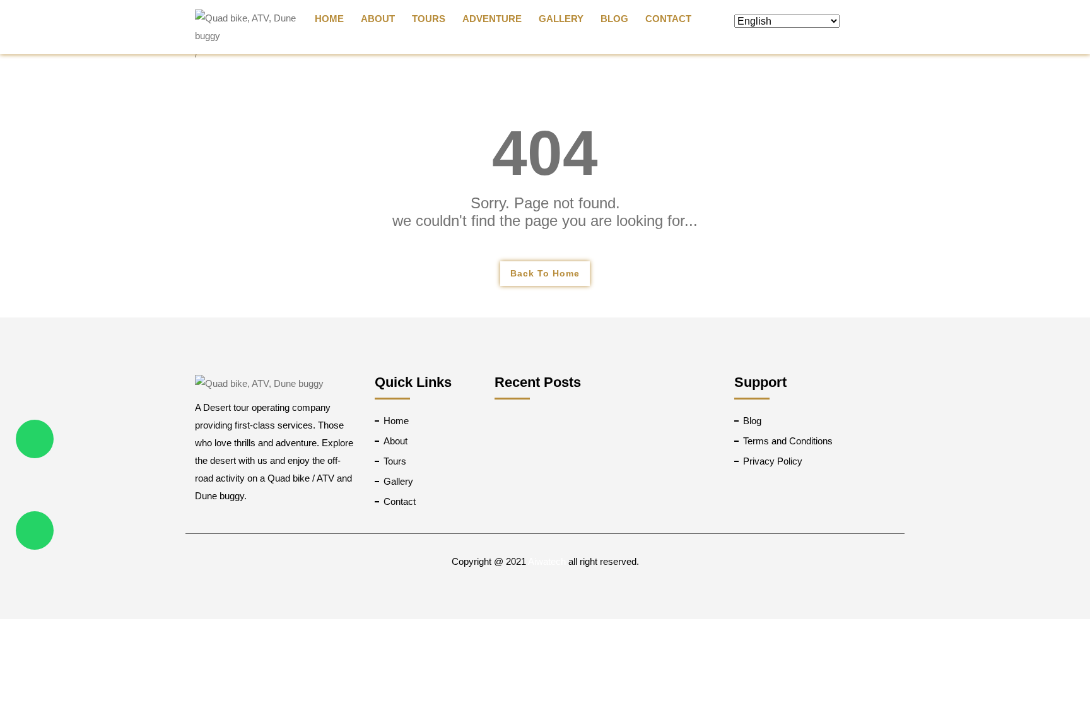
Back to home (545, 273)
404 (545, 152)
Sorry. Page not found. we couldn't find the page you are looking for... (545, 211)
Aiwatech (547, 561)
